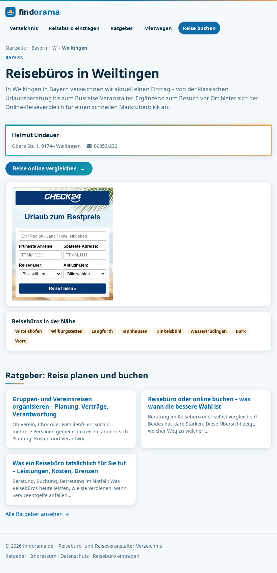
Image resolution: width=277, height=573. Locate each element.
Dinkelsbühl (168, 331)
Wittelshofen (28, 331)
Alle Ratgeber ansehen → (37, 514)
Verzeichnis (24, 28)
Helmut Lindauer (35, 135)
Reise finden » (62, 288)
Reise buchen (199, 28)
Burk (241, 331)
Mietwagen (158, 28)
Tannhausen (134, 331)
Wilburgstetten (66, 331)
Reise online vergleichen (49, 168)
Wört (20, 341)
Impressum (43, 556)
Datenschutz (74, 556)
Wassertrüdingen (209, 331)
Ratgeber (121, 28)
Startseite (15, 48)
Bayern (39, 48)
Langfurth (102, 331)
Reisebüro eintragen (74, 28)
